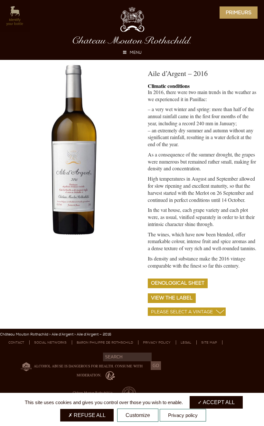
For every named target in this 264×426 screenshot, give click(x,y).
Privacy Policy (157, 342)
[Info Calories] (25, 366)
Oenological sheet (177, 283)
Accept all (218, 402)
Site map (209, 342)
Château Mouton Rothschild (24, 334)
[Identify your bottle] (15, 16)
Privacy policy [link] (183, 415)
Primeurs (238, 12)
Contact (16, 342)
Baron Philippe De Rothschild (105, 342)
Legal (186, 342)
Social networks (50, 342)
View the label (172, 298)
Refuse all (89, 415)
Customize (138, 415)
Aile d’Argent (62, 334)
